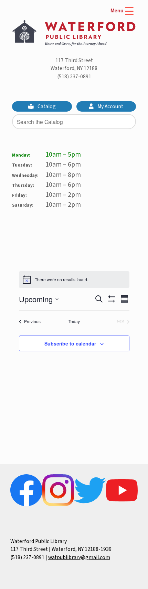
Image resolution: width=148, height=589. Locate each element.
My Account (109, 106)
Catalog (46, 106)
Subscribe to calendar (70, 343)
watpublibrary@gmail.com (79, 557)
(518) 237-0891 (74, 76)
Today (74, 321)
